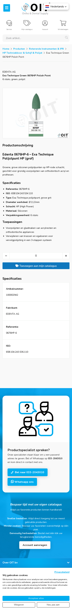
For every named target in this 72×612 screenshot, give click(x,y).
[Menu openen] (6, 8)
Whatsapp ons (24, 482)
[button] (56, 6)
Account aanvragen (35, 545)
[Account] (45, 24)
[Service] (9, 24)
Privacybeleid (61, 572)
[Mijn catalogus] (27, 24)
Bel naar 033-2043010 (29, 472)
